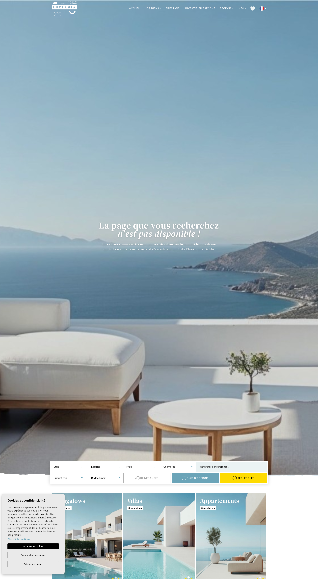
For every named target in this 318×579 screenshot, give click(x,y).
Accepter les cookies (33, 546)
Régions (225, 8)
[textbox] (69, 467)
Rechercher (246, 478)
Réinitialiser (149, 478)
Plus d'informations (18, 539)
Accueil (134, 8)
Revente (216, 521)
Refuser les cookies (33, 564)
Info (241, 8)
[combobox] (68, 467)
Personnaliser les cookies (33, 555)
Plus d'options (198, 478)
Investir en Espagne (200, 8)
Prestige (172, 8)
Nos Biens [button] (152, 8)
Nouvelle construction (216, 511)
